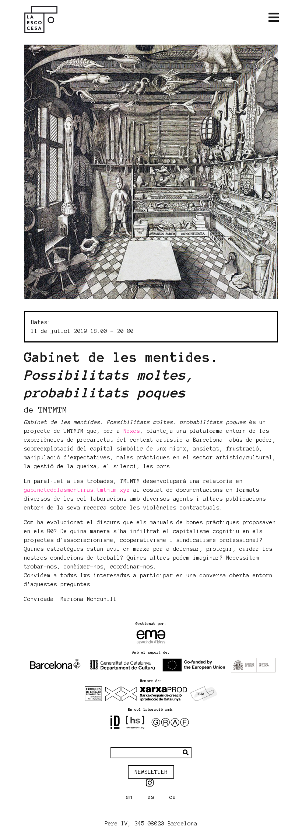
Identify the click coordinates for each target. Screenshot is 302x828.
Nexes (131, 431)
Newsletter (151, 772)
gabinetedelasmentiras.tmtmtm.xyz (77, 490)
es (151, 797)
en (129, 797)
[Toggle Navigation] (274, 18)
